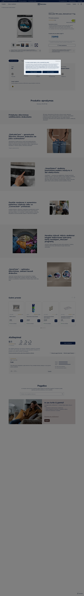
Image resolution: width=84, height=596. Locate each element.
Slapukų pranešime (41, 68)
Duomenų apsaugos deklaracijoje (50, 68)
